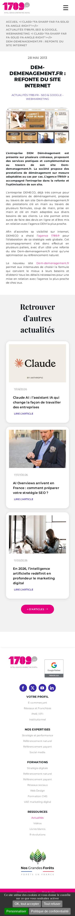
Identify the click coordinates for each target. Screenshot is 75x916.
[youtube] (42, 688)
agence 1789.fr (49, 235)
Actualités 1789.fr (25, 95)
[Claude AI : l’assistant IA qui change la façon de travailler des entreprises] (37, 346)
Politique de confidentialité (50, 911)
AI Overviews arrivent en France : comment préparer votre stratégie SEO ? (36, 488)
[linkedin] (52, 688)
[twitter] (33, 688)
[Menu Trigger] (65, 7)
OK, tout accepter (27, 904)
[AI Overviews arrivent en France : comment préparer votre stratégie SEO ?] (37, 431)
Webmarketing (37, 98)
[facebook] (23, 688)
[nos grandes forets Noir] (38, 846)
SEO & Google (51, 95)
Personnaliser (16, 911)
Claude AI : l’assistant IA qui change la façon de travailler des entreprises (37, 402)
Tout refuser (52, 904)
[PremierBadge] (54, 660)
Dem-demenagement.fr (52, 263)
